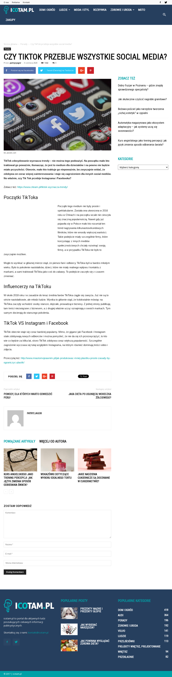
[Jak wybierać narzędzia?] (69, 629)
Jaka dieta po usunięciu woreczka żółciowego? (90, 395)
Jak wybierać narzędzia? (88, 626)
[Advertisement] (86, 34)
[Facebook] (160, 2)
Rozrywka (99, 9)
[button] (164, 15)
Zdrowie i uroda (121, 9)
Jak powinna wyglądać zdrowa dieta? (94, 642)
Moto (141, 9)
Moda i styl (81, 9)
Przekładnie (126, 657)
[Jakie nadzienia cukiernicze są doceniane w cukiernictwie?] (94, 459)
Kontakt (26, 2)
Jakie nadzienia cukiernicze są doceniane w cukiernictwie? (94, 478)
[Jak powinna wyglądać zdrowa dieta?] (69, 645)
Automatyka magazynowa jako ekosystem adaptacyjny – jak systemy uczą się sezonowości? (141, 126)
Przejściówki (126, 641)
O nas (6, 2)
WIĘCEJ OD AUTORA (52, 441)
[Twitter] (165, 2)
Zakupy (10, 20)
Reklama (16, 2)
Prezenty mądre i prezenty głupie (91, 610)
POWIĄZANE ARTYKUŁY (19, 441)
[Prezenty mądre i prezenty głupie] (69, 613)
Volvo (121, 630)
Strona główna (10, 44)
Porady (7, 49)
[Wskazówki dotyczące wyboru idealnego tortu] (57, 459)
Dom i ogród (47, 9)
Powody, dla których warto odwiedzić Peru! (28, 395)
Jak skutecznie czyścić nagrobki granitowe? (142, 99)
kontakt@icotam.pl (38, 632)
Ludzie (63, 9)
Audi (120, 615)
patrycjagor (15, 63)
